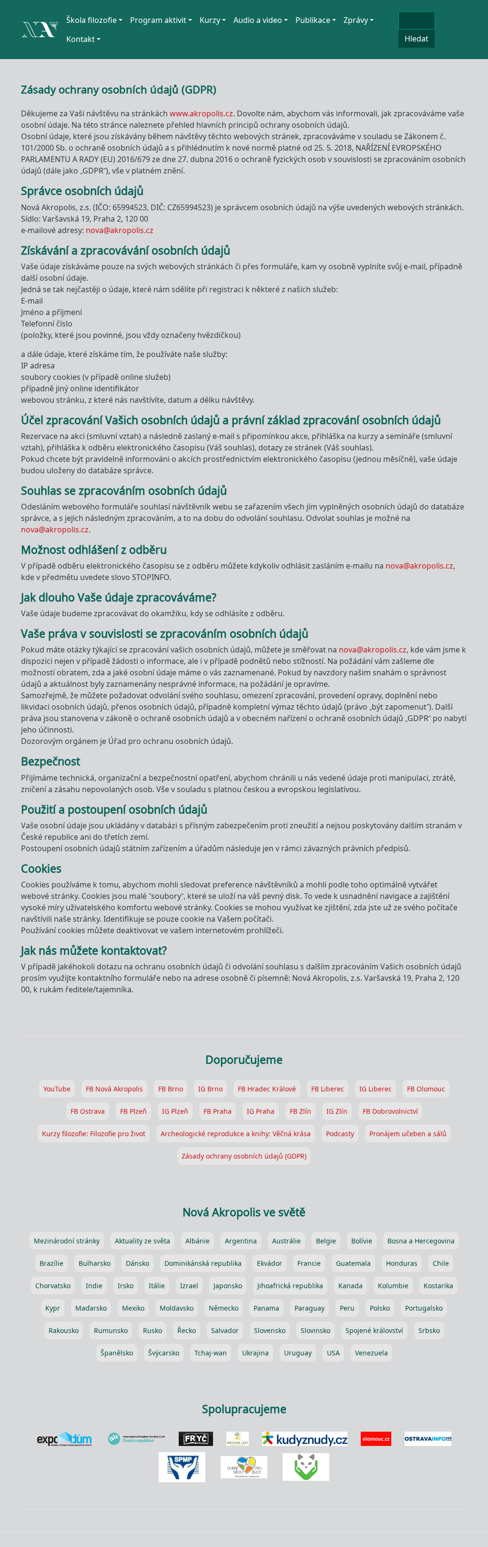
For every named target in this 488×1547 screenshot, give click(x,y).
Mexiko (133, 1308)
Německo (223, 1308)
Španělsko (117, 1352)
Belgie (326, 1240)
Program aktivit (158, 20)
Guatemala (353, 1263)
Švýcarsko (163, 1352)
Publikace (312, 20)
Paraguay (310, 1308)
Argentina (241, 1240)
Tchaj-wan (210, 1352)
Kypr (52, 1308)
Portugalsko (424, 1308)
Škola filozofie (91, 20)
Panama (266, 1308)
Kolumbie (393, 1285)
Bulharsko (95, 1263)
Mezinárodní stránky (67, 1240)
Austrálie (286, 1240)
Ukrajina (255, 1352)
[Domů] (39, 25)
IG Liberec (375, 1088)
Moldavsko (176, 1308)
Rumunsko (111, 1330)
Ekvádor (269, 1263)
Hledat (416, 38)
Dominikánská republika (203, 1263)
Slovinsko (315, 1330)
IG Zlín (336, 1111)
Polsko (380, 1308)
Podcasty (340, 1133)
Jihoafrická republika (290, 1285)
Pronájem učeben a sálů (408, 1133)
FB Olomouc (426, 1088)
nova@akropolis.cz (119, 230)
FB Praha (217, 1111)
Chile (441, 1263)
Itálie (157, 1285)
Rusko (152, 1330)
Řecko (186, 1330)
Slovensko (269, 1330)
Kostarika (438, 1285)
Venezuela (371, 1352)
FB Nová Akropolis (114, 1088)
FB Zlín (300, 1111)
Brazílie (51, 1263)
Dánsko (137, 1263)
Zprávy (356, 20)
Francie (309, 1263)
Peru (347, 1308)
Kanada (350, 1285)
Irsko (125, 1285)
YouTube (57, 1088)
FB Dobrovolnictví (390, 1111)
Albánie (197, 1240)
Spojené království (374, 1330)
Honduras (401, 1263)
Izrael (189, 1285)
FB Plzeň (133, 1111)
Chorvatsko (53, 1285)
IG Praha (260, 1111)
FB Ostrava (88, 1111)
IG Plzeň (175, 1111)
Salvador (225, 1330)
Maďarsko (91, 1308)
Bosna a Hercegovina (421, 1240)
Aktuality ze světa (142, 1240)
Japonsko (228, 1285)
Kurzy (210, 20)
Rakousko (64, 1330)
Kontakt (80, 39)
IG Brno (210, 1088)
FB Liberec (327, 1088)
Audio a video (258, 20)
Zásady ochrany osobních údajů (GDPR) (244, 1155)
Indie (94, 1285)
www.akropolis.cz (201, 113)
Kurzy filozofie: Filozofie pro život (93, 1133)
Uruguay (298, 1352)
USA (333, 1352)
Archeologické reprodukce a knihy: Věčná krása (236, 1133)
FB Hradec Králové (267, 1088)
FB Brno (170, 1088)
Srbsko (429, 1330)
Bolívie (361, 1240)
